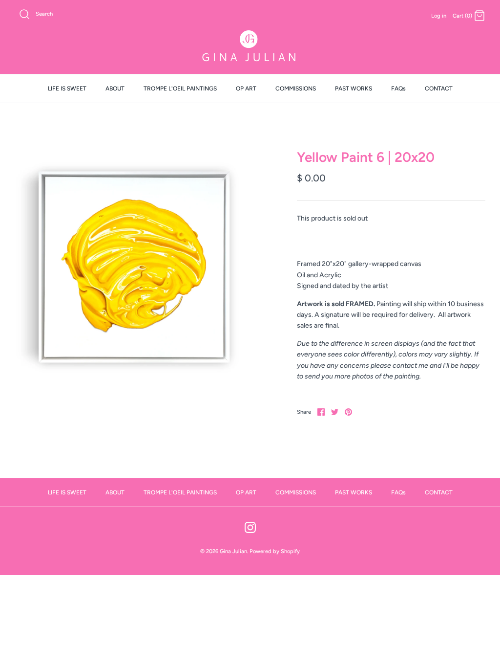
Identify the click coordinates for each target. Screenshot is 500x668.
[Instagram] (250, 527)
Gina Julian (233, 551)
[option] (132, 267)
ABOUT (115, 88)
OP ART (246, 88)
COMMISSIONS (295, 88)
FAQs (398, 88)
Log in (438, 15)
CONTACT (439, 88)
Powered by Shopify (275, 551)
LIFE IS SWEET (67, 88)
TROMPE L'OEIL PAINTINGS (180, 88)
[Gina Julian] (250, 47)
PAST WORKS (353, 88)
